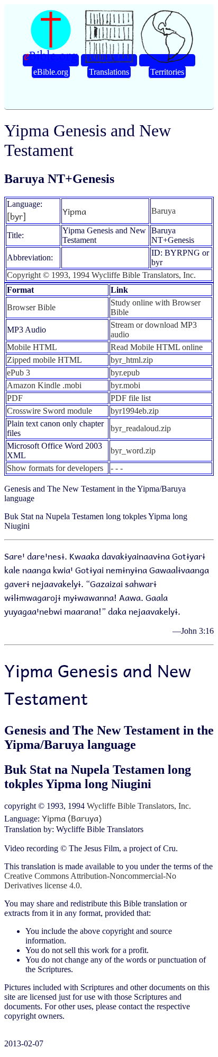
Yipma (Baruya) (72, 818)
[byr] (16, 216)
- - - (117, 468)
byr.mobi (125, 385)
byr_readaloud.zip (141, 428)
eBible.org (50, 71)
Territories (167, 71)
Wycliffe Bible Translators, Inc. (139, 805)
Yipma (74, 211)
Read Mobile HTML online (157, 347)
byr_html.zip (132, 359)
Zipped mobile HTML (44, 359)
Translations (109, 71)
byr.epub (125, 372)
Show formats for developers (55, 468)
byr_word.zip (133, 450)
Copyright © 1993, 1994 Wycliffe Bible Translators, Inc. (101, 274)
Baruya (163, 210)
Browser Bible (31, 307)
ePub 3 (18, 372)
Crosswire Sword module (49, 410)
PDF (15, 398)
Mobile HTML (32, 347)
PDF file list (131, 398)
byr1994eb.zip (135, 410)
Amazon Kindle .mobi (44, 385)
